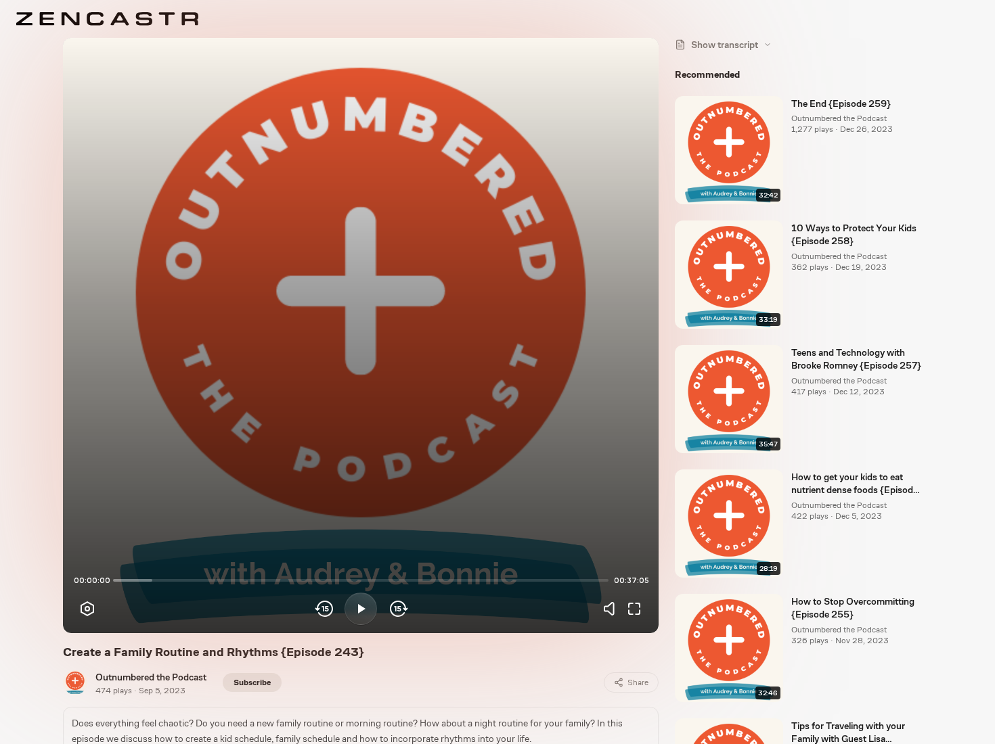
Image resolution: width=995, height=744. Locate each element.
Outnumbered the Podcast (150, 677)
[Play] (361, 608)
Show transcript (724, 44)
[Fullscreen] (634, 609)
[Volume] (612, 609)
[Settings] (87, 609)
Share (637, 682)
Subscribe (252, 682)
